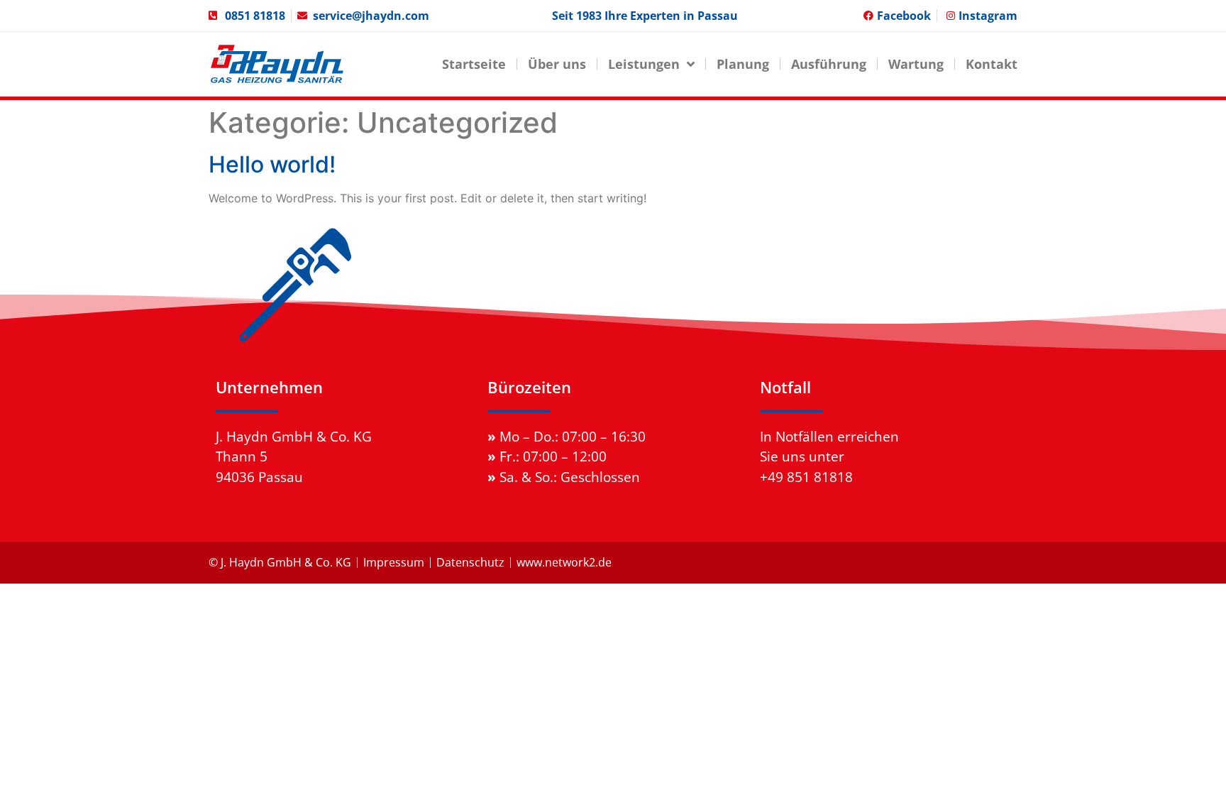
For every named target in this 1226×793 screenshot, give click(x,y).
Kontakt (991, 63)
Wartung (916, 63)
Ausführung (828, 63)
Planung (743, 63)
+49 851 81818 (806, 476)
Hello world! (272, 164)
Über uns (557, 63)
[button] (31, 762)
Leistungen (644, 63)
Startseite (474, 63)
